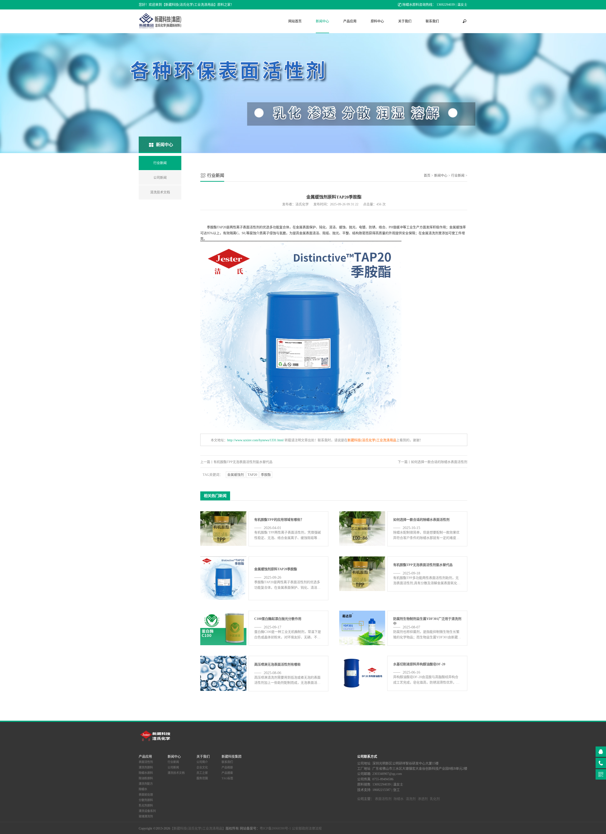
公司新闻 (173, 767)
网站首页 (295, 21)
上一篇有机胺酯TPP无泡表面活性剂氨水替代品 (236, 462)
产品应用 (349, 21)
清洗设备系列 (147, 811)
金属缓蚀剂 (235, 475)
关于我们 (404, 21)
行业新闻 (457, 175)
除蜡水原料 (146, 773)
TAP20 (252, 475)
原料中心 (377, 21)
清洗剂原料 (146, 767)
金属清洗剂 (430, 233)
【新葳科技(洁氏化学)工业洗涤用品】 (198, 828)
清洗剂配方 (146, 783)
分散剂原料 (146, 800)
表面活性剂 (251, 227)
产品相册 (227, 767)
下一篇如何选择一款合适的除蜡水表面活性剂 (432, 462)
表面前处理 (146, 794)
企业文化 (202, 767)
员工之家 (202, 773)
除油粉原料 (146, 778)
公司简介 (202, 762)
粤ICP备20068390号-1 (275, 828)
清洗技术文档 (176, 773)
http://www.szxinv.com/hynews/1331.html (255, 440)
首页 (427, 175)
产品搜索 (227, 773)
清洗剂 (411, 799)
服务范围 (202, 778)
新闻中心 (322, 21)
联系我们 (432, 21)
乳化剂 (435, 799)
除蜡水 (143, 789)
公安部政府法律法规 (307, 828)
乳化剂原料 (146, 805)
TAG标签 (227, 778)
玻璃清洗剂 (146, 816)
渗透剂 (423, 799)
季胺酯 (266, 475)
